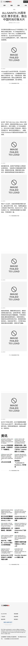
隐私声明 (3, 619)
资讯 (4, 436)
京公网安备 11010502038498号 (11, 638)
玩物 (19, 5)
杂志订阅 (26, 1)
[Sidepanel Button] (1, 1)
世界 (4, 5)
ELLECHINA (4, 613)
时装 (11, 5)
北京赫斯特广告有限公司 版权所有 (8, 636)
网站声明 (16, 616)
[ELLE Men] (7, 1)
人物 (26, 5)
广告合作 (3, 616)
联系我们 (16, 619)
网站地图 (16, 613)
